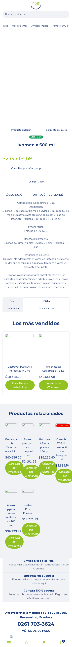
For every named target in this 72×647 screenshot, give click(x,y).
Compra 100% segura (39, 590)
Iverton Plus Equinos (27, 509)
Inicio (5, 25)
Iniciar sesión (44, 642)
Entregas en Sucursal (38, 575)
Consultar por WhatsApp (26, 168)
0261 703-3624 (36, 624)
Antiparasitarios (39, 25)
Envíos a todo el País (39, 560)
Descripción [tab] (15, 194)
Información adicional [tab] (45, 194)
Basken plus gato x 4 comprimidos (27, 447)
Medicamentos (19, 25)
